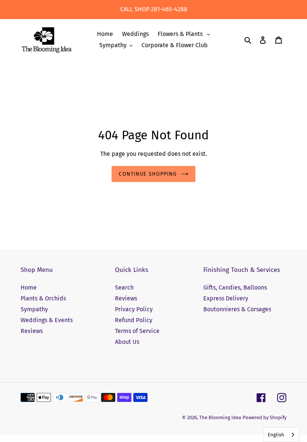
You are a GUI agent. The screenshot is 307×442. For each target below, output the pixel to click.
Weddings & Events (47, 320)
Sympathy (34, 309)
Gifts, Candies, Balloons (235, 287)
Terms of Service (137, 330)
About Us (127, 341)
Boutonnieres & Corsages (237, 309)
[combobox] (282, 434)
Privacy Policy (134, 309)
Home (29, 287)
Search (124, 287)
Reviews (32, 330)
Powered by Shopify (264, 417)
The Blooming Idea (220, 417)
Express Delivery (225, 298)
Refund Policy (133, 320)
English (276, 435)
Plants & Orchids (43, 298)
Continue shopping (148, 174)
